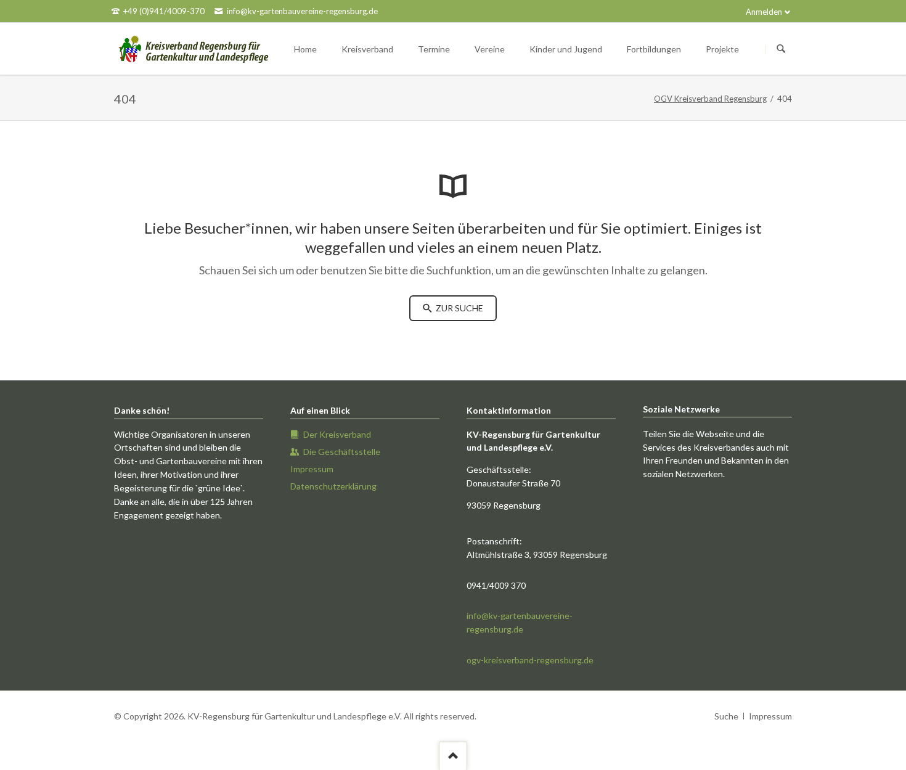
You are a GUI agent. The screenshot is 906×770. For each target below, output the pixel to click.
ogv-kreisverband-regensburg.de (530, 660)
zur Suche (458, 308)
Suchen (780, 49)
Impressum (770, 716)
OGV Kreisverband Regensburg (710, 99)
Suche (726, 716)
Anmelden (764, 12)
